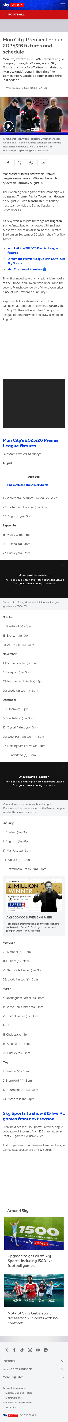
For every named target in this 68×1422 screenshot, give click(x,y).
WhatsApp (45, 1350)
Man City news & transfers (25, 269)
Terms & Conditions (14, 1388)
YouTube (37, 1350)
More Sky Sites (13, 1377)
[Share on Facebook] (8, 162)
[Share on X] (19, 162)
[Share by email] (42, 162)
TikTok (22, 1350)
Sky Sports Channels (17, 1368)
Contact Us (9, 1407)
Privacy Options (12, 1397)
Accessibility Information (17, 1402)
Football (16, 14)
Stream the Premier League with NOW (33, 259)
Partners (9, 1360)
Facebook (14, 1350)
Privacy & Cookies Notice (17, 1393)
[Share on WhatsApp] (31, 162)
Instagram (30, 1350)
